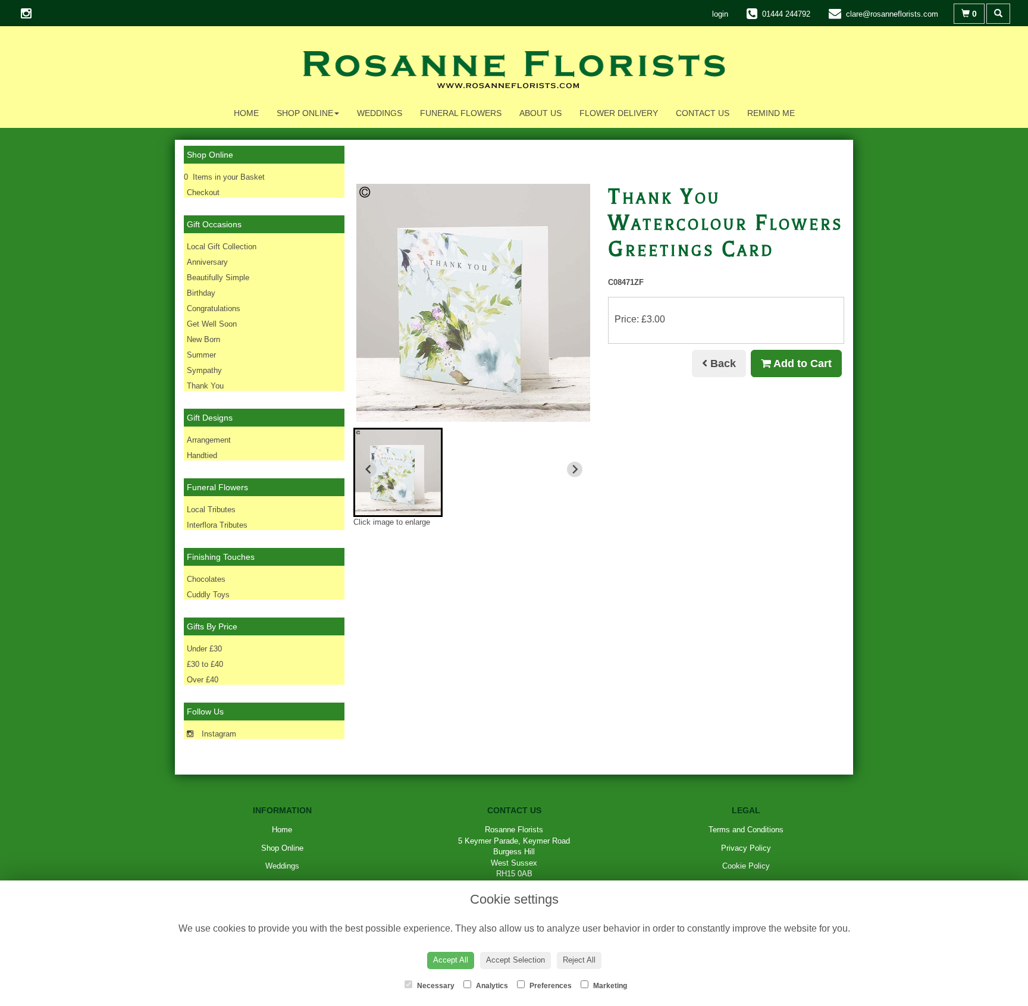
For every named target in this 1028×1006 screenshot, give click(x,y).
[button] (398, 472)
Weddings (379, 113)
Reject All (579, 959)
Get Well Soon (212, 323)
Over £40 (202, 679)
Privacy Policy (746, 848)
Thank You (205, 385)
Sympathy (204, 370)
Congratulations (213, 308)
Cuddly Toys (208, 594)
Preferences (550, 986)
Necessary (435, 986)
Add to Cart (801, 363)
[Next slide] (574, 469)
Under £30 (204, 648)
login (720, 14)
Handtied (202, 455)
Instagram (217, 733)
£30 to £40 (205, 664)
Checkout (203, 192)
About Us (540, 113)
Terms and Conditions (746, 829)
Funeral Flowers (461, 113)
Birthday (201, 293)
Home (246, 113)
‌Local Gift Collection (221, 246)
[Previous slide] (369, 469)
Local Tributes (211, 509)
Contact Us (702, 113)
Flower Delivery (618, 113)
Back (721, 363)
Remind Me (771, 113)
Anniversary (207, 262)
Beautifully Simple (218, 277)
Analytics (491, 986)
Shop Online (305, 113)
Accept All (450, 959)
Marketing (609, 986)
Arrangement (209, 439)
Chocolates (206, 579)
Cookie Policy (746, 865)
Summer (201, 354)
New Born (203, 339)
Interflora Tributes (217, 525)
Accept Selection (515, 959)
